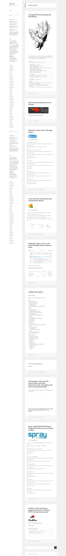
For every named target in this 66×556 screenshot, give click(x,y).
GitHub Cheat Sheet (35, 292)
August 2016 (11, 70)
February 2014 (11, 116)
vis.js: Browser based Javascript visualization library (40, 200)
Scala (41, 442)
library (12, 47)
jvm (38, 541)
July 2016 (10, 72)
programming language (15, 51)
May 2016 (10, 75)
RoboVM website (34, 139)
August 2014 (11, 107)
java (12, 46)
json (10, 47)
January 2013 (11, 125)
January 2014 (11, 234)
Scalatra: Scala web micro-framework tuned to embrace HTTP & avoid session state (39, 510)
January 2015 (11, 99)
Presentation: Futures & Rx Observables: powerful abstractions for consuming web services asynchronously (40, 384)
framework (15, 44)
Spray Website (34, 440)
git (17, 44)
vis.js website (34, 209)
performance (13, 50)
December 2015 (11, 82)
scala (42, 417)
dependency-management (14, 43)
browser (13, 40)
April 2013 (10, 237)
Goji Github (41, 115)
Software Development (40, 189)
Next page (55, 547)
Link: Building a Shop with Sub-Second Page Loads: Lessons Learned (13, 27)
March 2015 (11, 96)
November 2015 (11, 84)
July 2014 (10, 108)
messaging (10, 48)
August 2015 (11, 205)
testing (15, 59)
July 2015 (10, 90)
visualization (15, 60)
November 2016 (11, 67)
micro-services (13, 48)
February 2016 (11, 79)
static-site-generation (11, 59)
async (35, 417)
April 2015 (10, 211)
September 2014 (11, 105)
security (12, 170)
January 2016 (11, 81)
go (18, 44)
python (10, 52)
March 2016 (11, 78)
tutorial (10, 60)
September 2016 (11, 69)
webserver (10, 61)
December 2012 (11, 127)
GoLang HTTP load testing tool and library (39, 16)
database (10, 43)
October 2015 (11, 85)
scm (16, 52)
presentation (39, 417)
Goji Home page (31, 115)
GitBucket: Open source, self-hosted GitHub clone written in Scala (40, 245)
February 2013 (11, 240)
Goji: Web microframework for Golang (39, 103)
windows (13, 61)
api (9, 157)
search (10, 170)
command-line (12, 42)
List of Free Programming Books (35, 363)
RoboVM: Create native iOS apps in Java (40, 131)
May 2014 (10, 111)
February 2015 (11, 98)
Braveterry (12, 3)
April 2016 (10, 76)
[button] (32, 225)
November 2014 (11, 102)
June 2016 (10, 73)
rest (12, 169)
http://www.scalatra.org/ (38, 523)
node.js (10, 49)
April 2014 (10, 113)
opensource (14, 49)
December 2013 (11, 119)
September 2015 (11, 87)
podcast (10, 51)
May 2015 (10, 93)
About (10, 10)
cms (16, 157)
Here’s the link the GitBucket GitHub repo (35, 267)
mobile (16, 48)
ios (34, 189)
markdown (16, 47)
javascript (15, 46)
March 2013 (11, 122)
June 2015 (10, 208)
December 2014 (11, 101)
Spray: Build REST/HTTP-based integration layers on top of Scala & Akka (40, 428)
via (37, 209)
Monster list (30, 366)
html (10, 46)
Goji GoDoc (36, 115)
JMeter (36, 56)
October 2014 (11, 104)
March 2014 (11, 114)
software (10, 55)
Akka (45, 445)
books (11, 157)
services (15, 170)
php (16, 50)
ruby (14, 52)
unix (13, 60)
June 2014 (10, 110)
